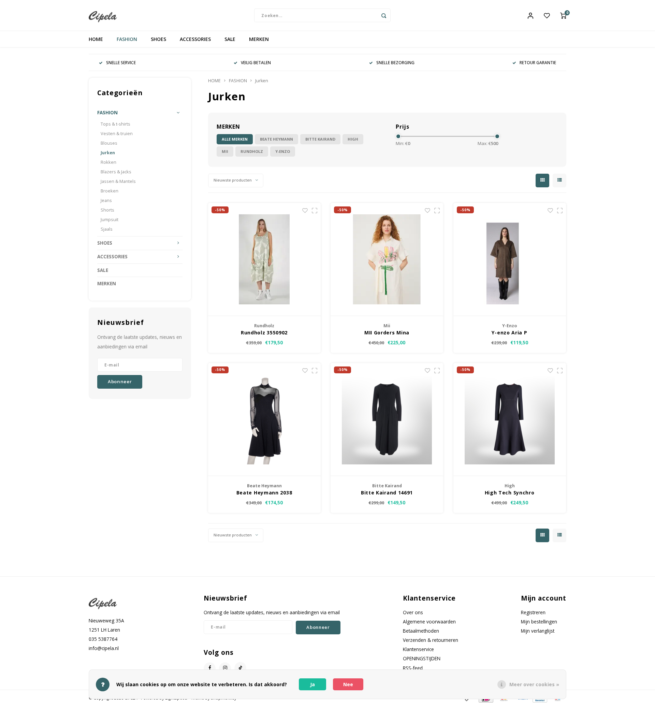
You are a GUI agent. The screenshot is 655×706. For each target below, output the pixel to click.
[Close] (524, 267)
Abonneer (377, 397)
